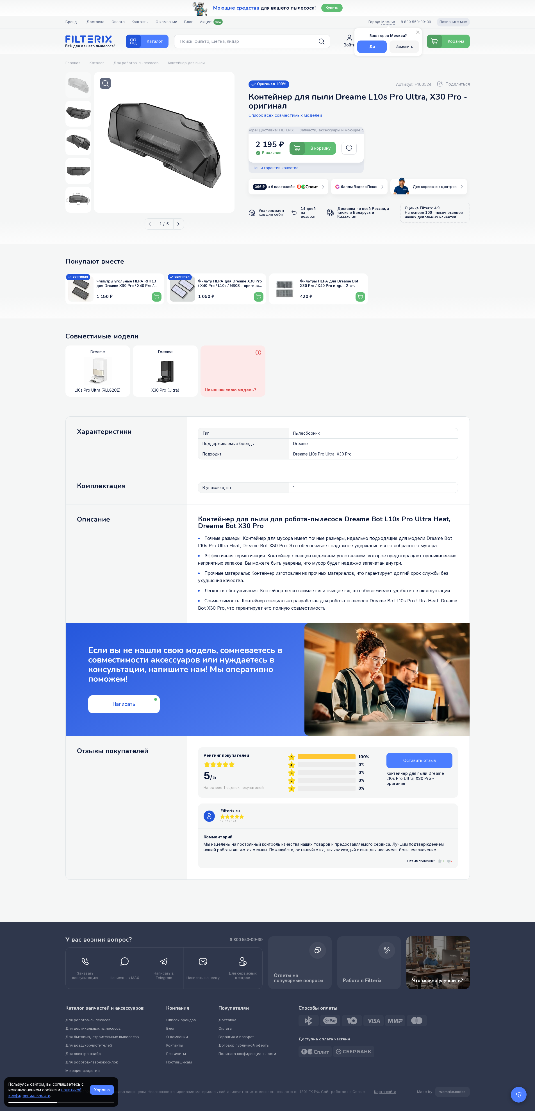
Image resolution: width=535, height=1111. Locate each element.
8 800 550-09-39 (246, 939)
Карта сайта (385, 1092)
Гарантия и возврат (236, 1037)
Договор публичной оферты (244, 1045)
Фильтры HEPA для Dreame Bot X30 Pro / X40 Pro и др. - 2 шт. (329, 283)
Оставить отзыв (419, 760)
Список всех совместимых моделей (285, 115)
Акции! (210, 21)
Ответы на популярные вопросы (298, 978)
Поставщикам (179, 1062)
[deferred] (349, 148)
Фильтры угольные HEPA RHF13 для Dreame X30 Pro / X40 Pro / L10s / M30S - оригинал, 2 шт (126, 284)
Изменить (404, 46)
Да (372, 46)
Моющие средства (82, 1071)
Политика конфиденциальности (247, 1054)
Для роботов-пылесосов (88, 1020)
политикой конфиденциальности (44, 1092)
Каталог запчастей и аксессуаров (104, 1008)
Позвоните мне (453, 21)
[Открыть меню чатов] (519, 1095)
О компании (166, 21)
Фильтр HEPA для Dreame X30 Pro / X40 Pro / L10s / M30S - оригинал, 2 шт (230, 284)
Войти (349, 45)
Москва (388, 21)
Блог (188, 21)
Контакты (140, 21)
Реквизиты (176, 1054)
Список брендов (181, 1020)
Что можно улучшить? (437, 980)
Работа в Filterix (362, 980)
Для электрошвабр (83, 1054)
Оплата (118, 21)
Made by (441, 1091)
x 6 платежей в (275, 186)
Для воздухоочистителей (88, 1045)
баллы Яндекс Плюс (359, 186)
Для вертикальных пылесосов (93, 1028)
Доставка (95, 21)
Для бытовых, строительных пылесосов (102, 1037)
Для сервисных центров (435, 186)
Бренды (72, 21)
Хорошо (102, 1090)
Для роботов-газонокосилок (91, 1062)
